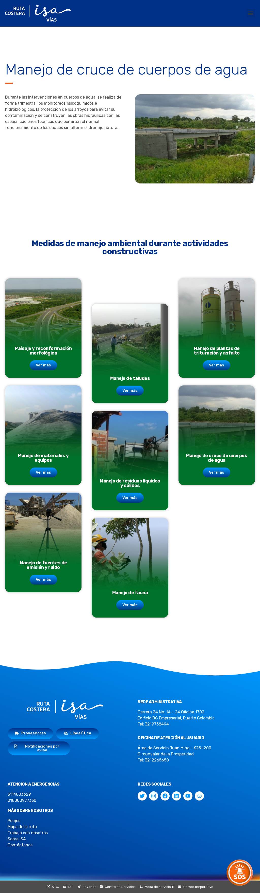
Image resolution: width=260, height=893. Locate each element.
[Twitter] (142, 796)
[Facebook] (165, 796)
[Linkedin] (176, 796)
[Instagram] (153, 796)
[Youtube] (187, 796)
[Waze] (199, 796)
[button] (251, 13)
